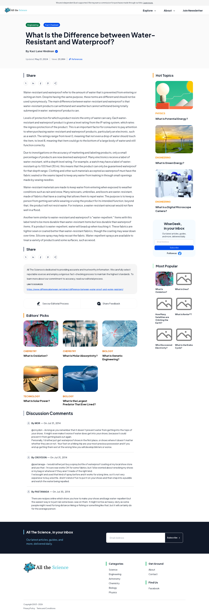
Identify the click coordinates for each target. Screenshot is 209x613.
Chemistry (30, 351)
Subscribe (174, 248)
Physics (160, 113)
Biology (107, 351)
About (152, 569)
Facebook (154, 588)
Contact (153, 574)
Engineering (163, 157)
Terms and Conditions (46, 608)
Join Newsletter (193, 10)
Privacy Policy (29, 608)
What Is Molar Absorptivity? (80, 355)
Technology (31, 396)
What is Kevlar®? (183, 314)
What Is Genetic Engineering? (112, 357)
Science (113, 569)
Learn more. (148, 3)
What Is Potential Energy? (171, 118)
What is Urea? (182, 289)
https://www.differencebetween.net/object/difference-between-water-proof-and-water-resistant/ (75, 289)
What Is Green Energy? (169, 163)
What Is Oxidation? (35, 355)
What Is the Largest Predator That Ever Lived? (79, 402)
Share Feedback (111, 303)
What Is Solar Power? (36, 400)
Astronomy (114, 578)
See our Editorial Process (55, 303)
